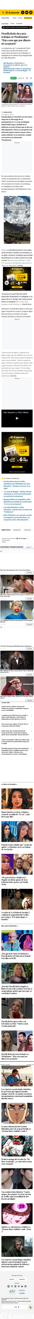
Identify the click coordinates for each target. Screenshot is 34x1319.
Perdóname (27, 530)
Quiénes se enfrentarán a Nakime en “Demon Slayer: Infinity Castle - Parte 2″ (16, 1229)
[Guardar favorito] (27, 78)
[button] (17, 418)
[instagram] (15, 1286)
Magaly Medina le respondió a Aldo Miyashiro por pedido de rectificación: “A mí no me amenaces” (18, 501)
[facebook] (8, 1286)
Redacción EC (8, 112)
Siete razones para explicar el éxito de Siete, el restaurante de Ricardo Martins (15, 725)
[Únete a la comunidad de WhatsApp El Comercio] (13, 78)
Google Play (22, 1279)
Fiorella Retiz (16, 530)
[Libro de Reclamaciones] (22, 1291)
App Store (11, 1279)
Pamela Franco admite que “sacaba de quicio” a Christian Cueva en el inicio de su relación (16, 847)
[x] (12, 1286)
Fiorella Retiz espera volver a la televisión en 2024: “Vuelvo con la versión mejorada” (14, 1023)
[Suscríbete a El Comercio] (26, 12)
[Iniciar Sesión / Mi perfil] (30, 12)
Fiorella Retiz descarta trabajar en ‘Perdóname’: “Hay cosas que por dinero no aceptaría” (15, 1056)
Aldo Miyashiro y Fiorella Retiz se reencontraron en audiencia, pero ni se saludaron (15, 65)
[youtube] (19, 1286)
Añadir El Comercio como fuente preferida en (16, 27)
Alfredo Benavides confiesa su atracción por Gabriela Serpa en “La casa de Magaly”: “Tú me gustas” (17, 70)
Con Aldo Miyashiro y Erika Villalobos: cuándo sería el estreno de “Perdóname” (18, 509)
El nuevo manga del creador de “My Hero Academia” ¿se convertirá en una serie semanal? (16, 1161)
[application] (17, 418)
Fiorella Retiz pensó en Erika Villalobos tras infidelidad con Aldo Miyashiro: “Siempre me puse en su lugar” (17, 484)
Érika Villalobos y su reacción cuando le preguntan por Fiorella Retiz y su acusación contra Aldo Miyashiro (18, 517)
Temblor (20, 18)
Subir (15, 1307)
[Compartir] (31, 78)
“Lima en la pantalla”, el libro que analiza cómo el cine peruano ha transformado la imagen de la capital (15, 741)
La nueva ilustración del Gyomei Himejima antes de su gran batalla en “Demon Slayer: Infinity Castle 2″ (16, 1128)
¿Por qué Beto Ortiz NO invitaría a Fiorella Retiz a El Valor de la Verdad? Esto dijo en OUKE (16, 955)
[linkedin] (22, 1286)
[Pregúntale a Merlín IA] (30, 1307)
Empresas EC (28, 18)
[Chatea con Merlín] (22, 12)
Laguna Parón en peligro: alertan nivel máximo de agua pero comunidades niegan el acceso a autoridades (15, 708)
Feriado (14, 18)
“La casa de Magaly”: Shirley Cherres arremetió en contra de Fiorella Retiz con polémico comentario (18, 494)
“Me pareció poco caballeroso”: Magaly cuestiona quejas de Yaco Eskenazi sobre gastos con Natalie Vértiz (14, 880)
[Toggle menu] (3, 12)
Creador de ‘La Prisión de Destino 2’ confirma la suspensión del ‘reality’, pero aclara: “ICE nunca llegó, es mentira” (15, 915)
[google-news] (25, 1286)
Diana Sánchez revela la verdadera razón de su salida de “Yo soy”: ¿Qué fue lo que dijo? (15, 814)
